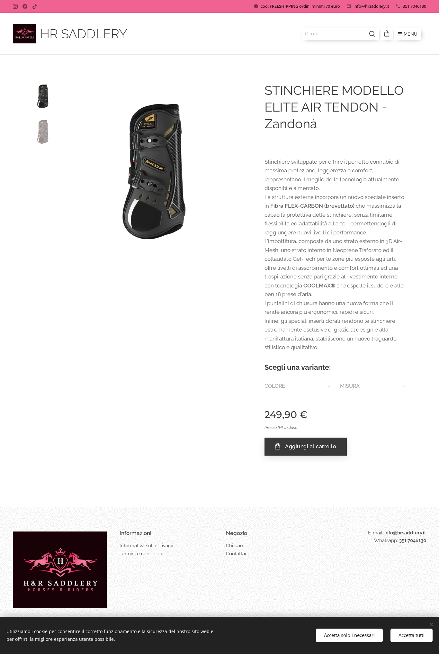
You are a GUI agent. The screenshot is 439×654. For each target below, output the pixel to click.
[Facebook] (25, 6)
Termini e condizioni (141, 554)
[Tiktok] (35, 6)
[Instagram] (15, 6)
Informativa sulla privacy (146, 546)
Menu (410, 34)
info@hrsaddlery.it (371, 6)
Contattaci (237, 554)
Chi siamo (236, 546)
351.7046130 (414, 6)
